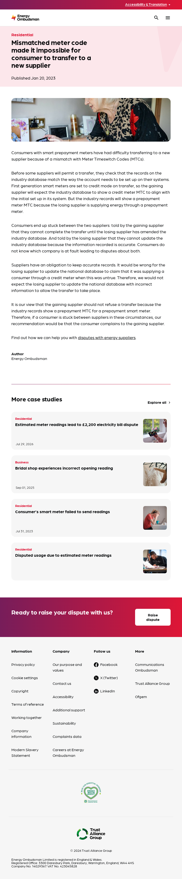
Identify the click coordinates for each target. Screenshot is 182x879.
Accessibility (63, 696)
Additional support (69, 709)
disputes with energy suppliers (107, 337)
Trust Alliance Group (152, 683)
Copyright (19, 690)
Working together (26, 717)
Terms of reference (27, 704)
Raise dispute (152, 617)
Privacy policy (23, 664)
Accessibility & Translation (146, 4)
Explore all (160, 402)
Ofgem (141, 696)
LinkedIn (107, 690)
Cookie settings (24, 677)
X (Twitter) (109, 677)
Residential (22, 34)
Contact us (62, 683)
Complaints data (67, 736)
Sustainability (64, 723)
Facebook (109, 664)
